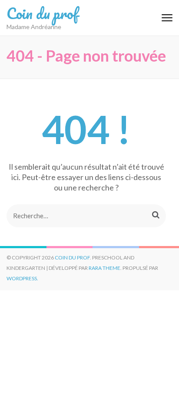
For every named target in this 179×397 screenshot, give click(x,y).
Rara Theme (104, 268)
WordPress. (22, 278)
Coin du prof (42, 13)
